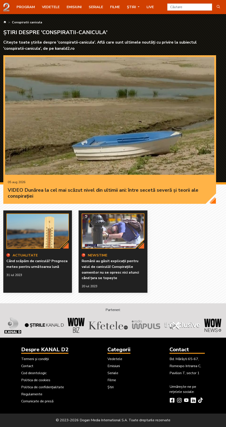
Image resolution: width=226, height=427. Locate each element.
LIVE (150, 7)
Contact (27, 366)
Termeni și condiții (35, 359)
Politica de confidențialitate (42, 387)
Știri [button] (132, 7)
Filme (115, 7)
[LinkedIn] (193, 400)
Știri (110, 387)
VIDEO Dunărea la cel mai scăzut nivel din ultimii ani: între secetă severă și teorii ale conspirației (103, 193)
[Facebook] (172, 400)
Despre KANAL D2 (44, 349)
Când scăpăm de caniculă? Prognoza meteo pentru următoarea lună (37, 264)
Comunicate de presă (37, 401)
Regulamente (31, 394)
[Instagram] (179, 400)
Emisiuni (74, 7)
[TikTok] (200, 400)
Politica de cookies (35, 380)
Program (26, 7)
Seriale (96, 7)
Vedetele (51, 7)
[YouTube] (186, 400)
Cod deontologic (34, 373)
